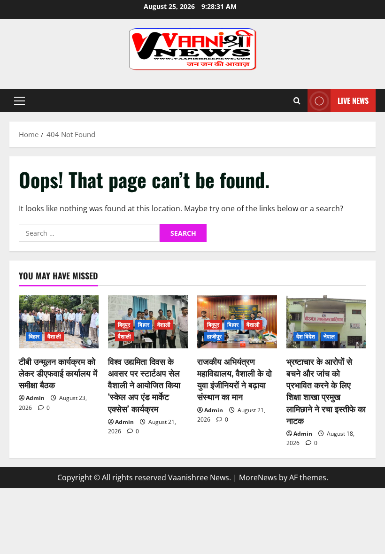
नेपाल (329, 336)
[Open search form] (296, 101)
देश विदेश (306, 336)
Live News (353, 100)
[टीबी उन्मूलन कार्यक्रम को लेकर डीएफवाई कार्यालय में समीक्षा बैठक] (59, 321)
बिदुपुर (124, 325)
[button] (19, 101)
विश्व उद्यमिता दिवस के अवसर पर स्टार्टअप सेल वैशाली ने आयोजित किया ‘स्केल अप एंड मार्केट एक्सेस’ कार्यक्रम (144, 385)
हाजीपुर (214, 336)
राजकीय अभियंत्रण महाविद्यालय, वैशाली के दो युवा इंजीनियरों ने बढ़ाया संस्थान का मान (234, 379)
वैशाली (54, 336)
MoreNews (258, 477)
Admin (35, 398)
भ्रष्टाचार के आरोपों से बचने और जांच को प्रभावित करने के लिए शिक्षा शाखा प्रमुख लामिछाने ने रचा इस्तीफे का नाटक (326, 390)
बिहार (34, 336)
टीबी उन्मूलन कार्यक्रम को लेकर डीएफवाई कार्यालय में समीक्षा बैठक (58, 373)
